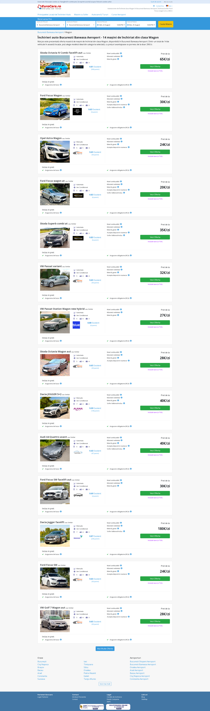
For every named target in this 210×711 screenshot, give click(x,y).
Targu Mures (90, 679)
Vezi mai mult (105, 684)
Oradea (87, 670)
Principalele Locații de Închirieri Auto (54, 14)
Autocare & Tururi (100, 14)
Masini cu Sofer (81, 14)
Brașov (41, 667)
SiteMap (144, 699)
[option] (48, 25)
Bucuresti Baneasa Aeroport (51, 32)
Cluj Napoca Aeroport (140, 676)
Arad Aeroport (136, 670)
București (42, 661)
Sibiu (86, 667)
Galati (86, 676)
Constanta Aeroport (139, 679)
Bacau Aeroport (137, 673)
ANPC (109, 702)
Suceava (41, 679)
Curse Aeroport (119, 14)
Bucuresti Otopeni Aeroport (142, 661)
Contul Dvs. (160, 6)
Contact (75, 699)
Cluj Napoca (43, 664)
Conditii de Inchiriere (114, 697)
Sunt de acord (156, 2)
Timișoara (88, 664)
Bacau (40, 670)
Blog (143, 697)
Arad (40, 673)
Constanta (42, 676)
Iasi (85, 661)
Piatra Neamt (90, 673)
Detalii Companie (113, 699)
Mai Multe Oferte (105, 648)
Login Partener (43, 697)
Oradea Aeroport (137, 667)
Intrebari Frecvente (79, 697)
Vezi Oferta (155, 66)
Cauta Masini (166, 24)
